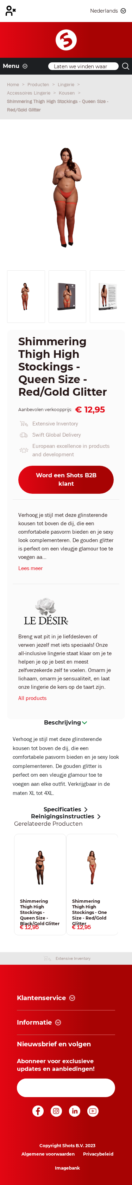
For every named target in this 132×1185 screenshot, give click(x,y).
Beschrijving (62, 722)
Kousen (67, 93)
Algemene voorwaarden (48, 1154)
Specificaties (62, 809)
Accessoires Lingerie (29, 93)
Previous (8, 884)
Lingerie (67, 84)
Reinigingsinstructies (62, 816)
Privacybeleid (98, 1154)
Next (123, 884)
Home (13, 84)
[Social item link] (38, 1114)
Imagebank (67, 1168)
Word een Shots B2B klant (66, 479)
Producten (39, 84)
